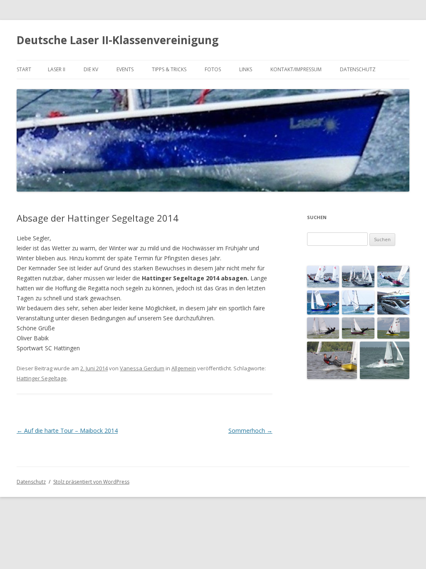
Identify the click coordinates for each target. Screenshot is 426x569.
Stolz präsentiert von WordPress (91, 481)
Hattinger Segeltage (42, 378)
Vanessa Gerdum (142, 368)
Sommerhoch (250, 430)
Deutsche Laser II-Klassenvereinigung (117, 39)
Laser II (56, 69)
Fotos (213, 69)
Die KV (91, 69)
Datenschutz (358, 69)
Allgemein (183, 368)
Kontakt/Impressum (296, 69)
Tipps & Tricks (169, 69)
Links (245, 69)
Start (24, 69)
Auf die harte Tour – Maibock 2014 (67, 430)
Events (125, 69)
